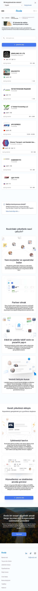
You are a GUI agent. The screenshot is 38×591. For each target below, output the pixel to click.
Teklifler (3, 584)
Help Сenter (4, 572)
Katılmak (19, 534)
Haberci (3, 587)
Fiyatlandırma (5, 568)
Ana (3, 17)
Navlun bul (4, 557)
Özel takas (4, 576)
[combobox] (13, 5)
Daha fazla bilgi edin (12, 211)
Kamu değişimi (5, 580)
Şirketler (7, 17)
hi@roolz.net (32, 557)
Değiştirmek (27, 5)
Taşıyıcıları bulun (6, 561)
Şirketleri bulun (6, 565)
